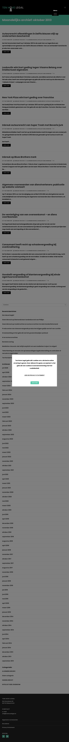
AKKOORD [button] (35, 383)
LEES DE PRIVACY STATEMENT (34, 375)
